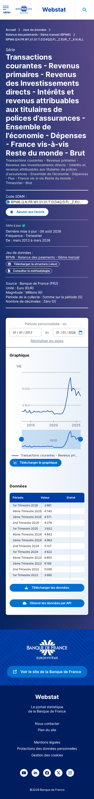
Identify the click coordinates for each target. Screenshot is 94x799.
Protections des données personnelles (47, 748)
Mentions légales (47, 742)
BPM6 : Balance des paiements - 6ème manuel (42, 257)
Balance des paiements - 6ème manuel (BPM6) (38, 34)
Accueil (11, 29)
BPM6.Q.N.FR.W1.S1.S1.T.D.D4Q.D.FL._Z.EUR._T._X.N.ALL (45, 39)
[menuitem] (84, 9)
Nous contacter (47, 723)
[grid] (47, 536)
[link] (29, 270)
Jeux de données (34, 29)
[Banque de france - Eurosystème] (25, 9)
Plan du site (47, 730)
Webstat (54, 9)
